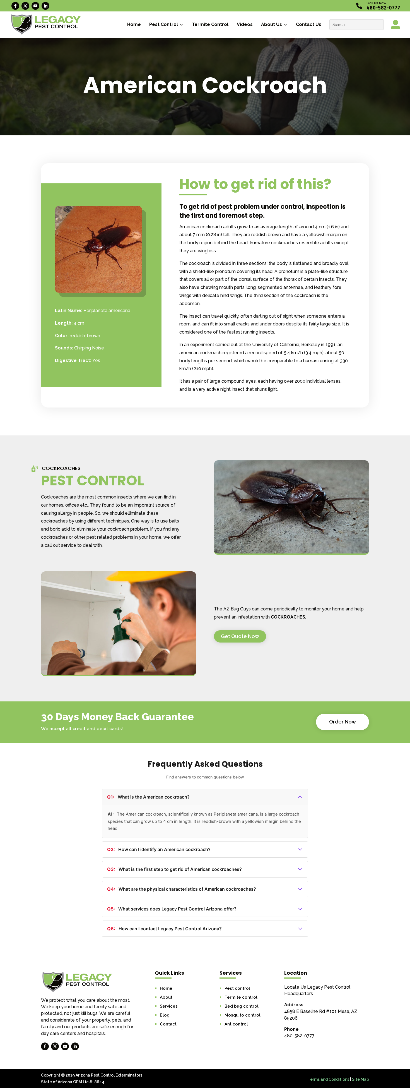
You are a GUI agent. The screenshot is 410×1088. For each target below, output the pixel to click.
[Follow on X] (25, 6)
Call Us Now (376, 3)
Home (134, 24)
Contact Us (308, 24)
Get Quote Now (240, 636)
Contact (168, 1024)
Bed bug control (242, 1006)
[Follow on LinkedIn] (45, 6)
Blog (165, 1015)
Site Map (360, 1079)
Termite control (241, 997)
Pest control (237, 988)
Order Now (342, 722)
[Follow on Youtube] (35, 6)
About (166, 997)
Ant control (236, 1024)
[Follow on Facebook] (15, 6)
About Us (271, 24)
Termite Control (210, 24)
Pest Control (163, 24)
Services (169, 1006)
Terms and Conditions (328, 1079)
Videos (245, 24)
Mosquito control (243, 1015)
